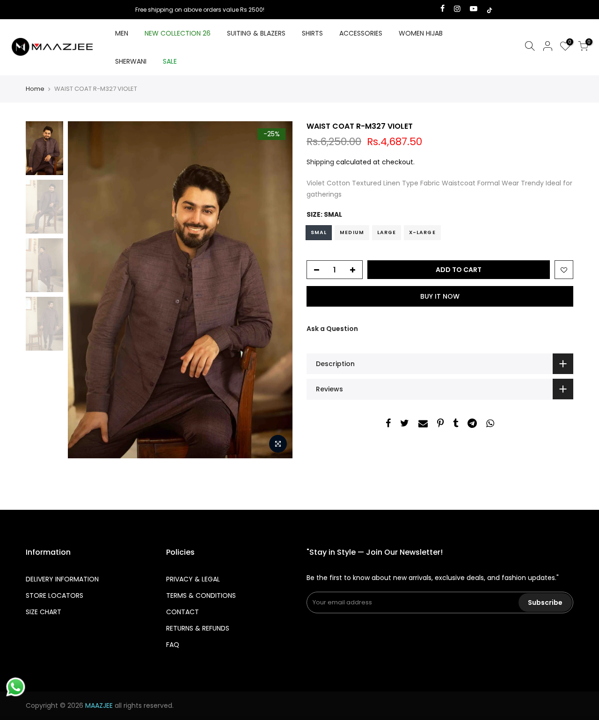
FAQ (172, 644)
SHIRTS (312, 33)
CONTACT (182, 612)
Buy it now (440, 296)
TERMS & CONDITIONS (201, 595)
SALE (170, 61)
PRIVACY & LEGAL (193, 579)
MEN (121, 33)
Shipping (320, 162)
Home (35, 89)
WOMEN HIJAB (421, 33)
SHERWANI (130, 61)
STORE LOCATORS (54, 595)
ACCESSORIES (360, 33)
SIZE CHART (43, 612)
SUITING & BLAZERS (256, 33)
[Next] (276, 289)
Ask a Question (332, 328)
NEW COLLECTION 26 (178, 33)
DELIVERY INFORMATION (62, 579)
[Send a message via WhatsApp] (16, 687)
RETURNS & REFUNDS (197, 628)
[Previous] (84, 289)
